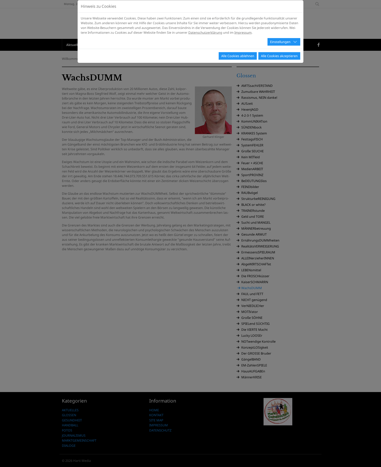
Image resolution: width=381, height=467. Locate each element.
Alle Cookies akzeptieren (279, 56)
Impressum (243, 32)
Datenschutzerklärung (205, 32)
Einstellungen (280, 42)
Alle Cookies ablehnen (237, 56)
